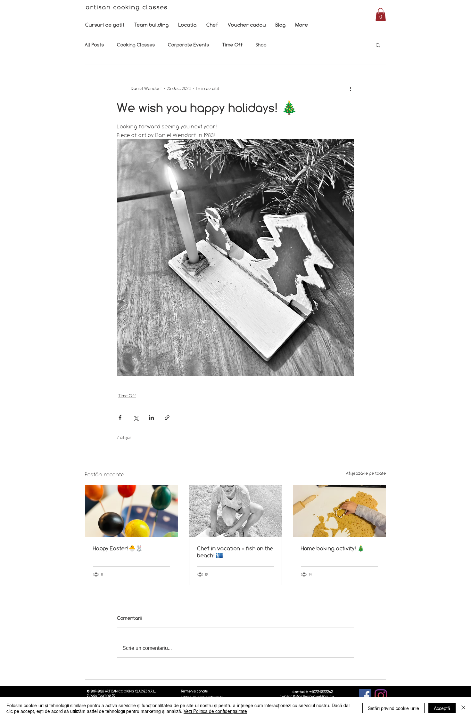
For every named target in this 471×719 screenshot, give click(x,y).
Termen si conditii (194, 691)
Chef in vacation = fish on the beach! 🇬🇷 (235, 552)
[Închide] (463, 708)
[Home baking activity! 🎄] (339, 511)
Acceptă (442, 708)
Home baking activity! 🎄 (332, 548)
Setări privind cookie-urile (393, 708)
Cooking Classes (136, 45)
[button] (104, 24)
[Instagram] (381, 695)
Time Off (232, 45)
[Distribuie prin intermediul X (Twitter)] (136, 418)
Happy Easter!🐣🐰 (118, 548)
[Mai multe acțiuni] (350, 89)
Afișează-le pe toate (366, 473)
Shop (261, 45)
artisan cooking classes (128, 7)
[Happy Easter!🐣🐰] (131, 511)
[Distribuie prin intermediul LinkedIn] (151, 418)
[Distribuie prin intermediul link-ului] (167, 418)
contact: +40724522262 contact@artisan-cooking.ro (307, 694)
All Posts (94, 45)
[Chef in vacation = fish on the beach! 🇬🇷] (235, 511)
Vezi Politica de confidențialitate (215, 711)
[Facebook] (365, 695)
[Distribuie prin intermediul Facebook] (120, 418)
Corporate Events (188, 45)
